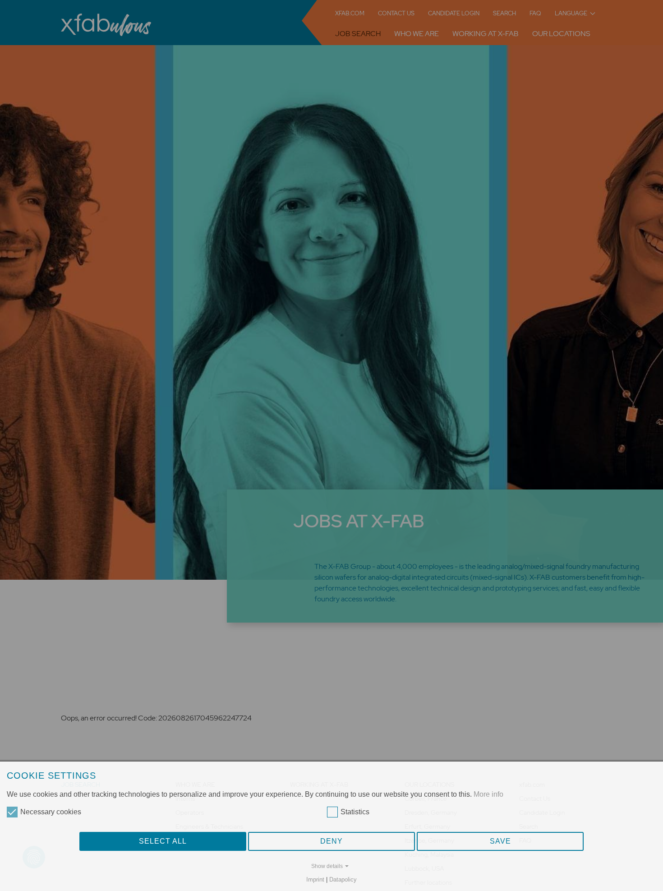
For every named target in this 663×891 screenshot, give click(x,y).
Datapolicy (343, 879)
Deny (331, 841)
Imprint (315, 879)
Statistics (355, 812)
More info (488, 794)
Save (500, 841)
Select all (163, 841)
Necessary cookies (50, 812)
